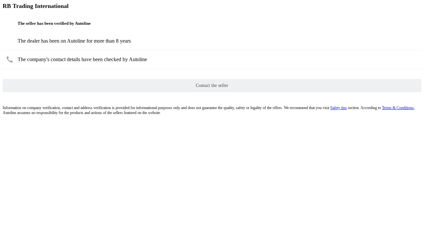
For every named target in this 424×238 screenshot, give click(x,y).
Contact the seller (212, 85)
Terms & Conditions (398, 107)
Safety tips (338, 107)
